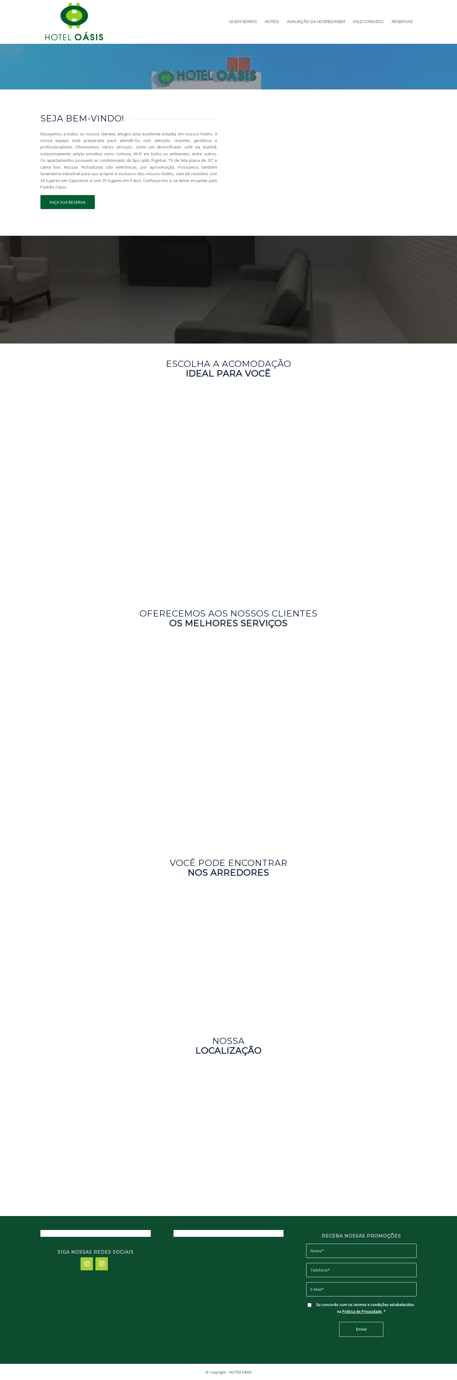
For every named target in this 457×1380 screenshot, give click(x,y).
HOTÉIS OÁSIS (240, 1372)
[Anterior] (253, 162)
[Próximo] (402, 162)
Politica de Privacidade (362, 1311)
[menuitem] (243, 21)
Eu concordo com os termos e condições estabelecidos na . (365, 1308)
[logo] (73, 21)
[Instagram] (87, 1263)
